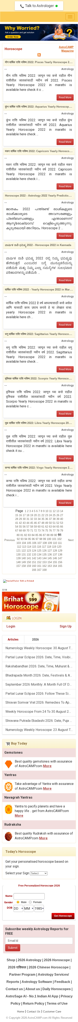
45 (32, 522)
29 (21, 519)
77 (54, 530)
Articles (13, 639)
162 (44, 565)
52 (58, 522)
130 (18, 554)
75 (47, 530)
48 (43, 522)
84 (33, 535)
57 (28, 526)
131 (24, 554)
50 (51, 522)
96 (34, 539)
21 (39, 515)
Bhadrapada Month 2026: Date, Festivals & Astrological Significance (40, 675)
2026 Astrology (29, 960)
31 (28, 519)
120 (59, 546)
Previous (9, 540)
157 (18, 565)
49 (47, 522)
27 (61, 515)
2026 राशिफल (17, 967)
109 (50, 543)
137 (55, 554)
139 (18, 558)
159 (29, 565)
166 (34, 569)
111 (60, 543)
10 (47, 511)
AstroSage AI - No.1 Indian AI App (32, 996)
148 (18, 562)
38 (54, 519)
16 (21, 515)
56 (24, 526)
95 (30, 539)
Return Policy (33, 1003)
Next (71, 540)
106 (34, 543)
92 (19, 539)
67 (17, 530)
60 (39, 526)
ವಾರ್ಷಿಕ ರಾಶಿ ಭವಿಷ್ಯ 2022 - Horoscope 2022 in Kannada (38, 245)
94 (26, 539)
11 (51, 511)
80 (18, 535)
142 (34, 558)
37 (51, 519)
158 (24, 565)
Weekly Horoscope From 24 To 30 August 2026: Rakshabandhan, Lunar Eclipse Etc (40, 712)
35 (43, 519)
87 (45, 535)
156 (60, 562)
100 (49, 539)
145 (50, 558)
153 (44, 562)
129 (60, 550)
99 (45, 539)
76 (51, 530)
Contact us (14, 989)
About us (32, 989)
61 (43, 526)
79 (61, 530)
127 (50, 550)
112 (19, 546)
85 (37, 535)
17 (24, 515)
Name (8, 896)
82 (26, 535)
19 (32, 515)
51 (54, 522)
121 (18, 550)
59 (36, 526)
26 (58, 515)
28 (17, 519)
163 (50, 565)
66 (61, 526)
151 (34, 562)
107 (39, 543)
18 (28, 515)
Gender (8, 902)
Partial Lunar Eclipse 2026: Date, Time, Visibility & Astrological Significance (40, 657)
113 (24, 546)
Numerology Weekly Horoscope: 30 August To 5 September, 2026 (40, 648)
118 (49, 546)
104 (24, 543)
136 (50, 554)
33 (36, 519)
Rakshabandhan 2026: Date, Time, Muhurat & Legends (40, 666)
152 (39, 562)
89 (52, 535)
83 (30, 535)
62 (47, 526)
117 (44, 546)
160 (34, 565)
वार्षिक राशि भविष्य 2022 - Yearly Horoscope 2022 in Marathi (39, 289)
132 (29, 554)
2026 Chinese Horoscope (49, 967)
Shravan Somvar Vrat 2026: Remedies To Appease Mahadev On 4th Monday (40, 702)
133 (34, 554)
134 (39, 554)
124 (34, 550)
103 (19, 543)
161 (39, 565)
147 (60, 558)
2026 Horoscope (57, 960)
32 (32, 519)
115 (34, 546)
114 (29, 546)
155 (55, 562)
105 (29, 543)
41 (17, 522)
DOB (9, 907)
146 (55, 558)
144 (44, 558)
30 (24, 519)
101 (54, 539)
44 (28, 522)
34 (39, 519)
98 (41, 539)
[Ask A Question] (39, 32)
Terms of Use (57, 1003)
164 (55, 565)
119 (54, 546)
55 (21, 526)
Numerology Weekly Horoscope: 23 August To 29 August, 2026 (40, 730)
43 (24, 522)
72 (36, 530)
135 (44, 554)
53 (61, 522)
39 (58, 519)
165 (60, 565)
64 (54, 526)
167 (39, 569)
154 (50, 562)
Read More (65, 97)
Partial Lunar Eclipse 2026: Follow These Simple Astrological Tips (40, 694)
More (47, 766)
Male (24, 902)
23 (47, 515)
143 (39, 558)
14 (61, 511)
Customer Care (52, 1011)
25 (54, 515)
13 (58, 511)
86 (41, 535)
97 (37, 539)
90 (56, 535)
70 (28, 530)
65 (58, 526)
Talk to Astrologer (39, 6)
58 (32, 526)
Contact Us (33, 1011)
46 (36, 522)
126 (44, 550)
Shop (11, 960)
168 (44, 569)
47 (39, 522)
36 (47, 519)
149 (24, 562)
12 (54, 511)
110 (55, 543)
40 (61, 519)
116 (39, 546)
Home (20, 1011)
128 (55, 550)
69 (24, 530)
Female (37, 902)
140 (24, 558)
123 (29, 550)
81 (22, 535)
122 (24, 550)
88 (48, 535)
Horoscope (13, 49)
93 (22, 539)
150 (29, 562)
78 (58, 530)
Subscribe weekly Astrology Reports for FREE (37, 931)
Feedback (62, 982)
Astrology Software (37, 982)
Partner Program (22, 974)
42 (21, 522)
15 (17, 515)
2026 (35, 639)
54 (17, 526)
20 (36, 515)
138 (60, 554)
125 (39, 550)
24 (51, 515)
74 (43, 530)
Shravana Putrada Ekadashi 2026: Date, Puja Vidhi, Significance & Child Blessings (40, 721)
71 (32, 530)
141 (29, 558)
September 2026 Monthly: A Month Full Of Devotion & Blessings (40, 684)
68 (21, 530)
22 (43, 515)
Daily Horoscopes (56, 989)
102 (59, 539)
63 (51, 526)
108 (45, 543)
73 (39, 530)
